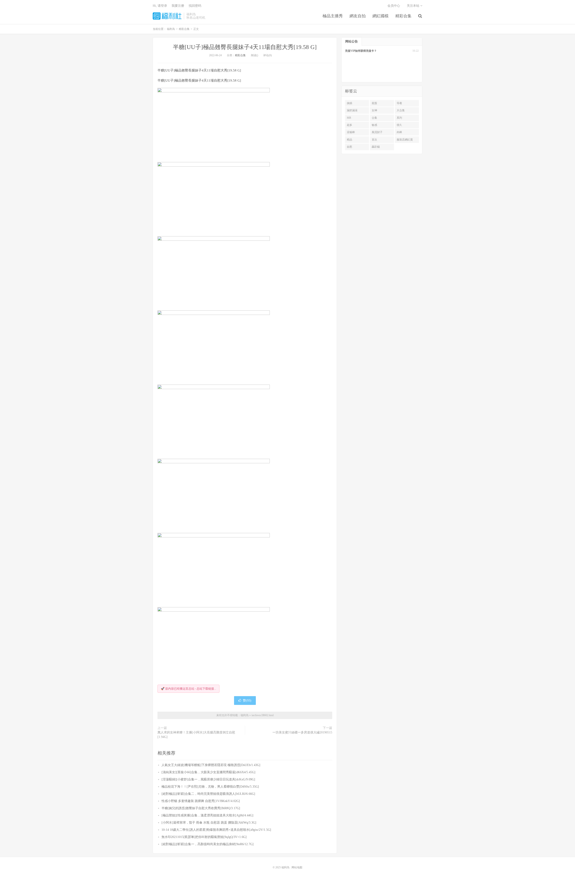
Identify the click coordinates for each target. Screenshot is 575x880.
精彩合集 (403, 16)
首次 (374, 139)
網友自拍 (357, 16)
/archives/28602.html (262, 715)
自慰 (349, 146)
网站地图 (297, 867)
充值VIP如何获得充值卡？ (361, 50)
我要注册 (178, 5)
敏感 (374, 125)
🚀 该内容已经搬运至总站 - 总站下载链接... (188, 688)
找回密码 (195, 5)
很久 (399, 125)
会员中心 (393, 5)
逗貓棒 (351, 132)
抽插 (349, 103)
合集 (374, 117)
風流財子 (377, 132)
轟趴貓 (376, 146)
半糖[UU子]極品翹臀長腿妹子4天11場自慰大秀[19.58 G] (245, 47)
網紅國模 (380, 16)
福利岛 (167, 16)
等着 (399, 103)
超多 (349, 125)
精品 (349, 139)
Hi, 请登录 (160, 5)
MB (349, 117)
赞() (247, 700)
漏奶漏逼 (352, 110)
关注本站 (413, 5)
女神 (374, 110)
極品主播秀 (333, 16)
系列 (399, 117)
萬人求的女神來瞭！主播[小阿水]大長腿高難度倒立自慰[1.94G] (196, 735)
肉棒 (399, 132)
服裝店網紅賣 (405, 139)
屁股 (374, 103)
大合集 (401, 110)
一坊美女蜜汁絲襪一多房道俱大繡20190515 (302, 732)
